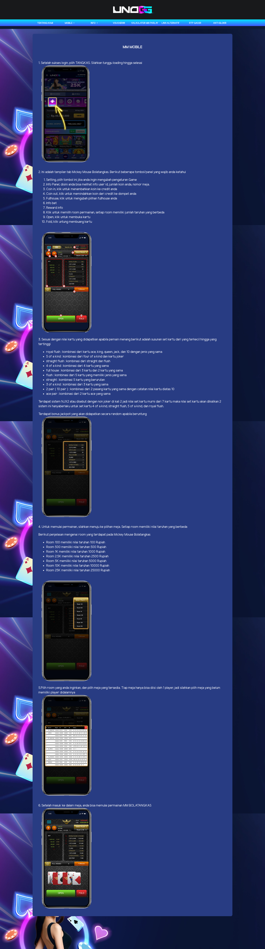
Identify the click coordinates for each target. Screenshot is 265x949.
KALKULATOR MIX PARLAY (145, 23)
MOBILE (69, 23)
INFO (93, 23)
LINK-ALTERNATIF (170, 23)
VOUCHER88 (119, 23)
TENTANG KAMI (45, 23)
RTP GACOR (195, 23)
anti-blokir (219, 23)
